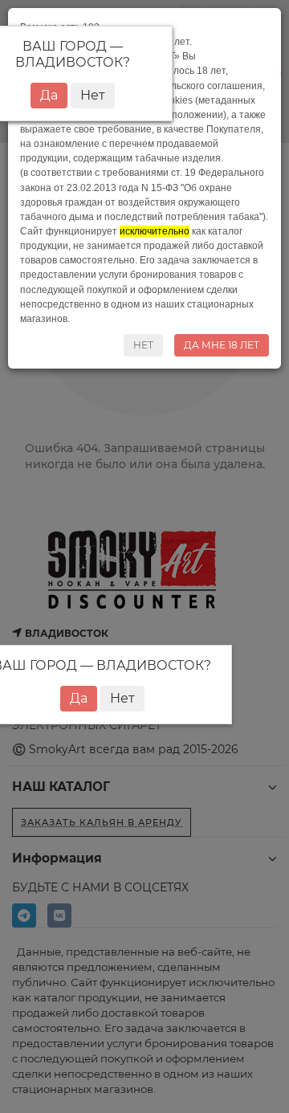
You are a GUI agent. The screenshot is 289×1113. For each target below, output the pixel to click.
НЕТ (143, 345)
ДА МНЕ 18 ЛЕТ (221, 345)
